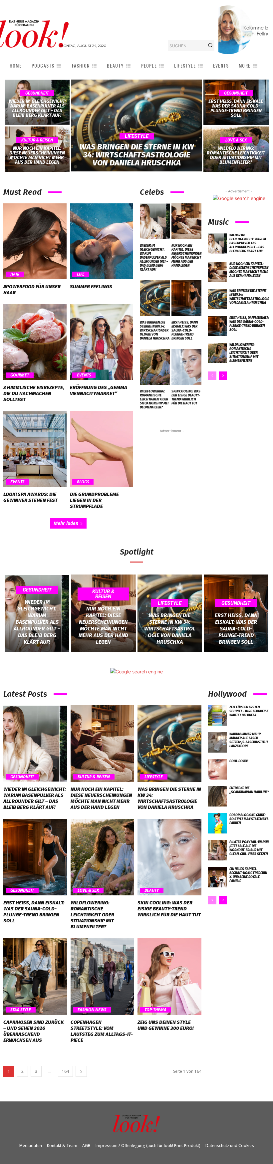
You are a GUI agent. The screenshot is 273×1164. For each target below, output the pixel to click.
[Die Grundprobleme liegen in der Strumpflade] (101, 449)
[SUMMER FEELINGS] (101, 241)
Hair (14, 274)
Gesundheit (37, 93)
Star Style (20, 1010)
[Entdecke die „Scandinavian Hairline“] (217, 796)
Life (81, 274)
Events (84, 375)
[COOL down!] (217, 769)
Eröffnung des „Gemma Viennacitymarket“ (98, 390)
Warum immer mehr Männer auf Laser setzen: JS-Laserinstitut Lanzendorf (248, 740)
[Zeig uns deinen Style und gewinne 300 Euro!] (169, 976)
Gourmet (19, 375)
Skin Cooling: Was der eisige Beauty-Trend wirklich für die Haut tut (185, 397)
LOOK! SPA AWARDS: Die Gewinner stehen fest (30, 497)
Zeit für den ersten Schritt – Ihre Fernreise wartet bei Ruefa (248, 711)
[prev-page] (212, 375)
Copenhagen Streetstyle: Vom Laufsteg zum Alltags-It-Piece (102, 1031)
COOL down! (238, 761)
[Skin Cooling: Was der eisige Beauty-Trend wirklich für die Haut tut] (186, 367)
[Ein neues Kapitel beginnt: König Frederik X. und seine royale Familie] (217, 877)
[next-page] (223, 375)
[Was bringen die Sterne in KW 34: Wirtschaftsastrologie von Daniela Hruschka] (136, 125)
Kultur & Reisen (37, 140)
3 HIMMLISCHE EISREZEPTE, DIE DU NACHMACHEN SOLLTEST (33, 393)
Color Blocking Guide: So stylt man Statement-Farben (249, 819)
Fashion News (92, 1010)
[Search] (210, 45)
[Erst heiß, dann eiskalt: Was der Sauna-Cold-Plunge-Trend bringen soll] (235, 102)
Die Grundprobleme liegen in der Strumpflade (94, 500)
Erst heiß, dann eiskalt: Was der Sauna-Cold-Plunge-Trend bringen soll (184, 331)
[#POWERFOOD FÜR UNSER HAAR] (35, 241)
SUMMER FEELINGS (91, 287)
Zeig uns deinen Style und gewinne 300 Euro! (165, 1025)
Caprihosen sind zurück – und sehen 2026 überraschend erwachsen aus (33, 1031)
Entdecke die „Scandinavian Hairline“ (249, 790)
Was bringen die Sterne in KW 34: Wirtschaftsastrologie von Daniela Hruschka (154, 331)
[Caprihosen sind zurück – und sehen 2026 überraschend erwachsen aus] (35, 976)
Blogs (83, 482)
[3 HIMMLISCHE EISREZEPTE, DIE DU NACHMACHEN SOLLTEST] (35, 342)
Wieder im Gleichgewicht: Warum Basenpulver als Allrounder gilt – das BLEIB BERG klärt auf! (154, 258)
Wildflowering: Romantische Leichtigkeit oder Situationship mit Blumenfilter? (154, 399)
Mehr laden (66, 523)
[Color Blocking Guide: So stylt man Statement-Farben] (217, 823)
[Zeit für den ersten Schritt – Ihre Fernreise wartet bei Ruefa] (217, 715)
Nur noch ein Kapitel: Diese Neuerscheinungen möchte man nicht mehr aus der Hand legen (186, 256)
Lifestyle (136, 136)
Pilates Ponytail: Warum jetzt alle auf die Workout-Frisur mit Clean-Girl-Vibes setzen (249, 848)
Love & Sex (236, 140)
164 (65, 1071)
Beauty (151, 890)
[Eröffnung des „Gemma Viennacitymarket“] (101, 342)
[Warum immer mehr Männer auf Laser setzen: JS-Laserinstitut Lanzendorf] (217, 742)
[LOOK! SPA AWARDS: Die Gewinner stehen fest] (35, 449)
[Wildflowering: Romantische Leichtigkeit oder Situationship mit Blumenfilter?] (235, 149)
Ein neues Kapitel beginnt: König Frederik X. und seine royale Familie (248, 875)
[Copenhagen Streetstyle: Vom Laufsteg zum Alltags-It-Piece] (103, 976)
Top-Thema (155, 1010)
